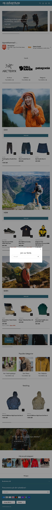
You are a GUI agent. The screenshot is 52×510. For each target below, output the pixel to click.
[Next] (47, 463)
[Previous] (4, 463)
